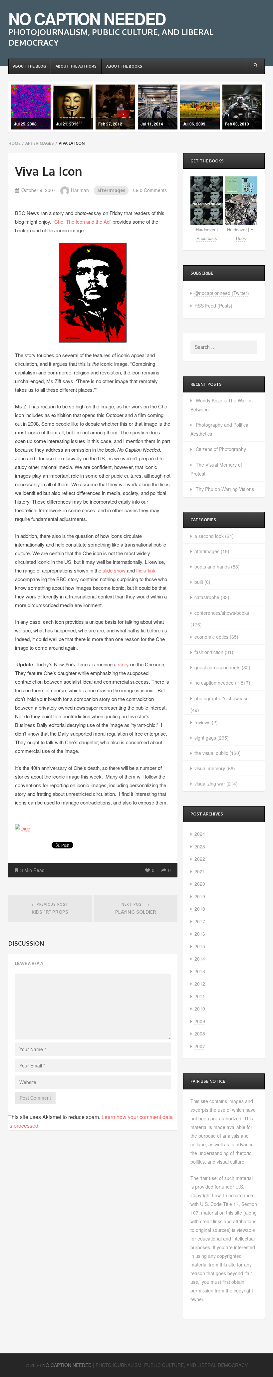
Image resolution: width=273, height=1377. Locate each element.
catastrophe (206, 597)
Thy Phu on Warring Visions (225, 489)
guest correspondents (217, 667)
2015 (199, 946)
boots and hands (212, 566)
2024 (199, 833)
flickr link (145, 570)
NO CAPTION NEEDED (87, 18)
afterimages (39, 143)
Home (14, 143)
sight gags (205, 737)
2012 (199, 983)
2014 (199, 958)
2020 (199, 883)
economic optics (211, 636)
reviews (202, 722)
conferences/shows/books (221, 612)
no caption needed (214, 682)
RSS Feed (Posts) (213, 305)
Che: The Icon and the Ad (82, 221)
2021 (199, 871)
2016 (199, 933)
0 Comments (153, 190)
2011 (199, 996)
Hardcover (205, 229)
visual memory (209, 768)
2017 (199, 921)
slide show (114, 570)
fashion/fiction (208, 652)
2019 (199, 896)
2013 (199, 971)
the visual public (211, 753)
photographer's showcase (221, 698)
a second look (209, 536)
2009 (199, 1021)
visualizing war (209, 783)
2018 (199, 908)
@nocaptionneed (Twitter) (221, 293)
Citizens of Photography (221, 449)
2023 (199, 846)
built (198, 581)
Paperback (206, 238)
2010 (199, 1008)
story (123, 664)
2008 (199, 1033)
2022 (199, 858)
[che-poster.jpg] (93, 291)
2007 (199, 1046)
